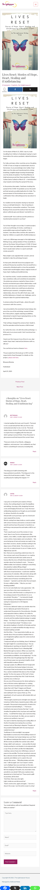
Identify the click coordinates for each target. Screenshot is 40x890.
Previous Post (19, 382)
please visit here (13, 357)
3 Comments (6, 85)
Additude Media (15, 882)
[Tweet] (30, 89)
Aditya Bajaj (14, 415)
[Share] (15, 89)
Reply (34, 451)
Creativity (14, 85)
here (25, 348)
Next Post (20, 387)
